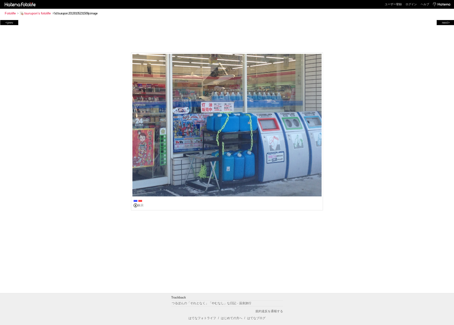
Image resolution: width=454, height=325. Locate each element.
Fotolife (10, 13)
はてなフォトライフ (202, 318)
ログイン (411, 4)
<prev (9, 22)
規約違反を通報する (269, 311)
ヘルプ (425, 4)
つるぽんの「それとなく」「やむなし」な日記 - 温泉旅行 (211, 303)
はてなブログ (256, 318)
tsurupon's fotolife (37, 13)
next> (446, 22)
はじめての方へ (231, 318)
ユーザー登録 (393, 4)
